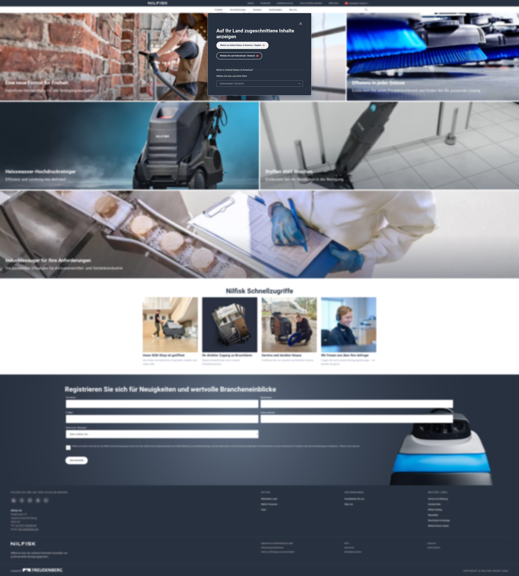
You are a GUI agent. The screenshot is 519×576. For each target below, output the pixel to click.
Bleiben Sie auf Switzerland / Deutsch (237, 56)
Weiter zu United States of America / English (240, 45)
